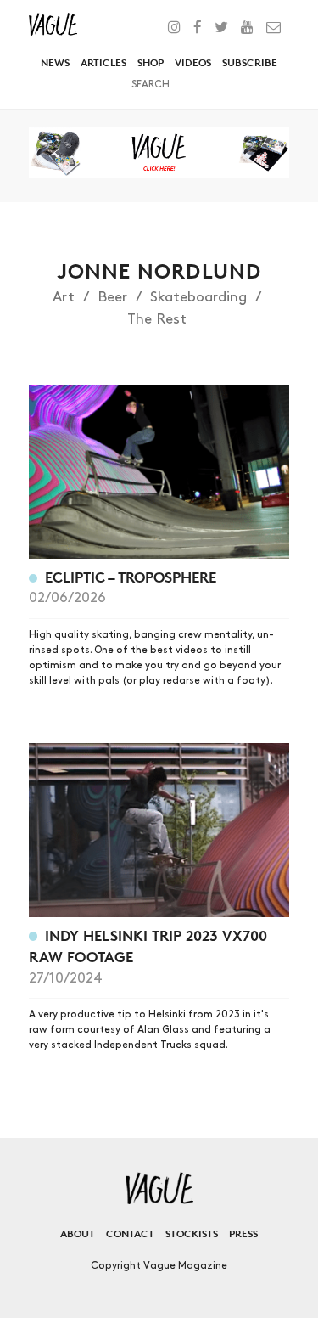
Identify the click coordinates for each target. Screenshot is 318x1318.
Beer (112, 297)
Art (64, 297)
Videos (193, 62)
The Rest (157, 319)
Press (243, 1233)
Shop (150, 62)
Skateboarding (198, 297)
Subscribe (249, 62)
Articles (103, 62)
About (77, 1233)
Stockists (191, 1233)
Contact (130, 1233)
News (55, 62)
